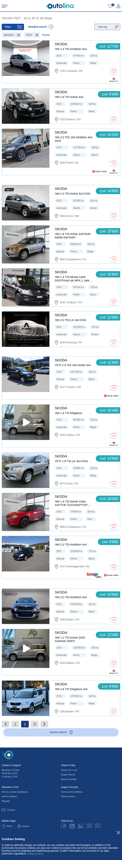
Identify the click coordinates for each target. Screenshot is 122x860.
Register (6, 801)
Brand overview (69, 779)
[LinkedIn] (80, 826)
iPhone (9, 826)
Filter (8, 26)
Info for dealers (9, 796)
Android (25, 826)
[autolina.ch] (60, 5)
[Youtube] (72, 826)
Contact (11, 810)
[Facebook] (63, 826)
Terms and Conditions (72, 792)
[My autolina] (118, 6)
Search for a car (69, 770)
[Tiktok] (89, 826)
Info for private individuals (14, 792)
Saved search (58, 732)
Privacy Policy (35, 853)
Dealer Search (68, 774)
